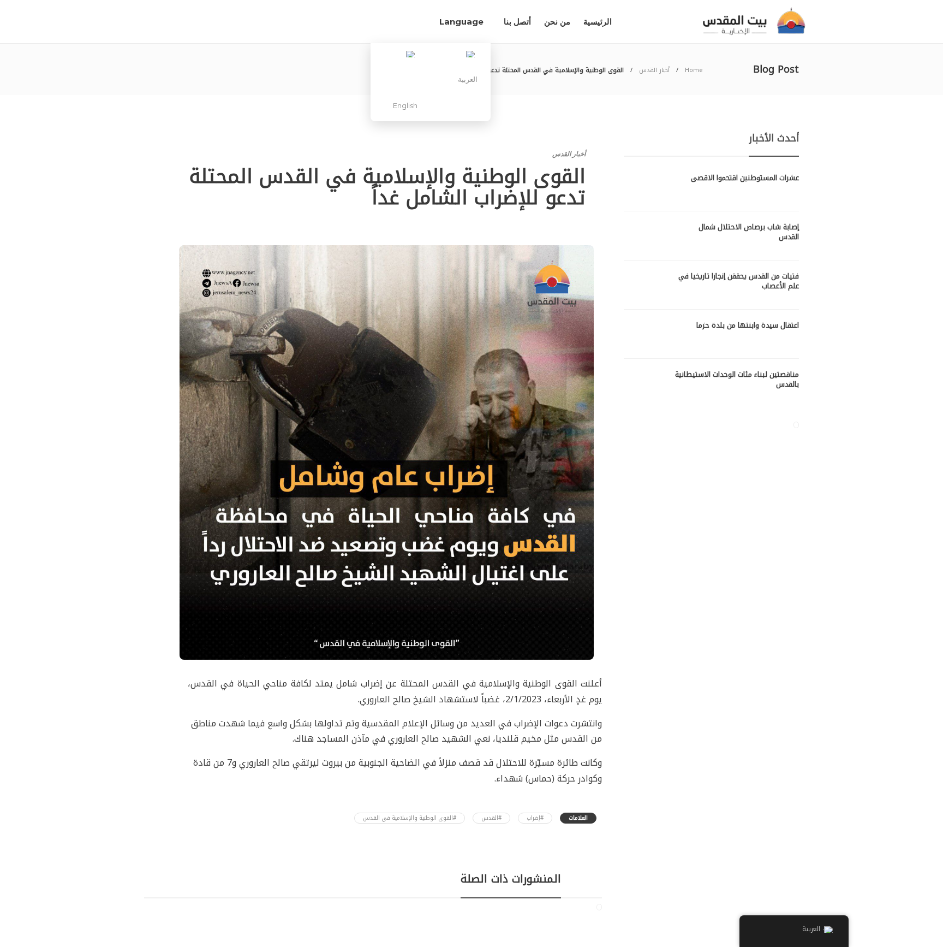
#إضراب (535, 818)
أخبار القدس (654, 70)
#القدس (491, 818)
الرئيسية (597, 21)
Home (694, 70)
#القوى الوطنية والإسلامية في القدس (409, 818)
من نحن (557, 21)
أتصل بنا (517, 21)
